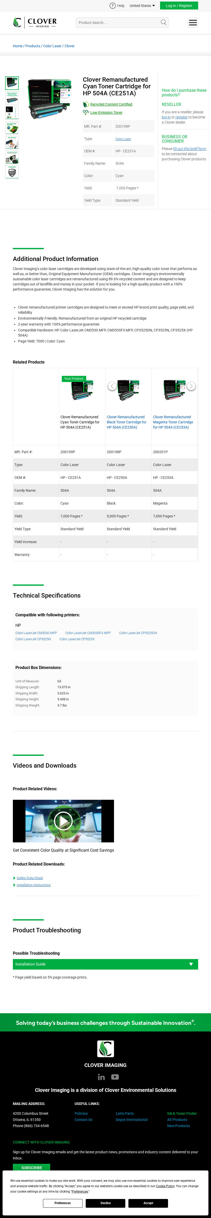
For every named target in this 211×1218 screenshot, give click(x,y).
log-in (166, 117)
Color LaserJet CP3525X (77, 639)
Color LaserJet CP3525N (33, 639)
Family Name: (95, 163)
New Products (178, 1126)
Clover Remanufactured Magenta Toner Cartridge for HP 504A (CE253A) (173, 422)
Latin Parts (125, 1113)
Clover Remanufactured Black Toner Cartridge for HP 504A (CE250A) (126, 422)
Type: (88, 139)
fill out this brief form (189, 149)
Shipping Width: (26, 693)
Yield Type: (92, 200)
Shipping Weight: (27, 705)
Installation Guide (30, 964)
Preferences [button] (80, 1191)
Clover (70, 46)
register (181, 117)
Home (17, 46)
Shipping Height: (27, 699)
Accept (148, 1203)
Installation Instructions (34, 885)
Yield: (88, 188)
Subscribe (31, 1168)
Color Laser (52, 46)
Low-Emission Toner (106, 112)
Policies (81, 1113)
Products (32, 46)
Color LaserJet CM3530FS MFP (88, 633)
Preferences (63, 1203)
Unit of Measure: (27, 681)
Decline (106, 1203)
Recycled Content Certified (111, 104)
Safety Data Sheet (30, 878)
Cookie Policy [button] (165, 1186)
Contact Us (83, 1120)
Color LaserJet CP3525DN (138, 633)
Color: (88, 176)
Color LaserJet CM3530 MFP (36, 633)
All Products (177, 1120)
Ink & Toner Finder (182, 1113)
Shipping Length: (27, 687)
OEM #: (89, 151)
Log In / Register (179, 6)
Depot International (132, 1120)
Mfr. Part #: (93, 126)
